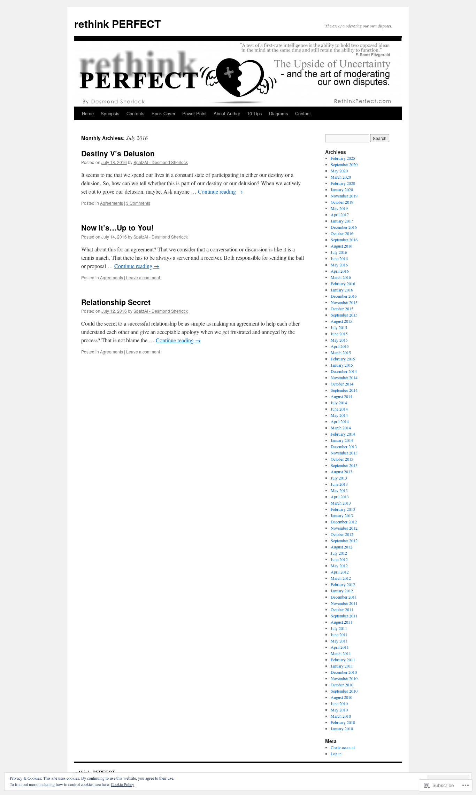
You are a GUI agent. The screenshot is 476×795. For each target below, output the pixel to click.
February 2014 (343, 434)
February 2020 (343, 183)
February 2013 (343, 509)
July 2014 (339, 402)
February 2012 (343, 584)
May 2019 (339, 208)
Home (88, 113)
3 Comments (138, 203)
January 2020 (342, 189)
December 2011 (344, 597)
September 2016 (344, 239)
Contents (135, 113)
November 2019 (344, 195)
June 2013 (339, 484)
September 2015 (344, 315)
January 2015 (342, 365)
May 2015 (339, 340)
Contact (303, 113)
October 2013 (342, 459)
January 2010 (342, 728)
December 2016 (344, 227)
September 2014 (344, 390)
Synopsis (110, 113)
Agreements (111, 203)
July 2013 (339, 478)
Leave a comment (143, 277)
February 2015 (343, 358)
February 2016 (343, 283)
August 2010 (341, 697)
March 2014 (341, 427)
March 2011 (341, 653)
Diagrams (278, 113)
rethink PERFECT (117, 23)
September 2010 (344, 691)
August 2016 (341, 246)
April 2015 (340, 346)
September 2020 (344, 164)
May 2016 (339, 264)
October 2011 (342, 609)
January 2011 (342, 666)
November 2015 (344, 302)
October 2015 (342, 308)
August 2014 (341, 396)
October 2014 (342, 384)
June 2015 (339, 333)
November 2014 (344, 377)
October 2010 (342, 684)
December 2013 (344, 446)
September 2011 (344, 615)
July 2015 (339, 327)
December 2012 (344, 521)
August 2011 (341, 622)
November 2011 (344, 603)
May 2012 (339, 565)
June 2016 (339, 258)
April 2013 (340, 496)
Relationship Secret (116, 302)
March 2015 (341, 352)
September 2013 (344, 465)
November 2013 (344, 452)
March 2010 (341, 716)
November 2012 (344, 528)
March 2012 (341, 578)
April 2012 (340, 572)
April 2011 (340, 647)
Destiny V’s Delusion (118, 153)
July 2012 (339, 553)
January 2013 (342, 515)
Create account (343, 747)
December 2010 (344, 672)
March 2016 (341, 277)
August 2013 (341, 471)
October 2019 (342, 202)
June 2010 (339, 703)
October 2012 (342, 534)
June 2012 (339, 559)
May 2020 (339, 170)
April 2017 (340, 214)
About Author (227, 113)
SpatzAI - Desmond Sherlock (160, 162)
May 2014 (339, 415)
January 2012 (342, 590)
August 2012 (341, 547)
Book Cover (163, 113)
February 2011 (343, 659)
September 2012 (344, 540)
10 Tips (254, 113)
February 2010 (343, 722)
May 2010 (339, 709)
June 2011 (339, 634)
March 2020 (341, 177)
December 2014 (344, 371)
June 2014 (339, 409)
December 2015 (344, 296)
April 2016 (340, 271)
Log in (336, 753)
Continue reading (220, 191)
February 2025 (343, 158)
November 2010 (344, 678)
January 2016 (342, 290)
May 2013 (339, 490)
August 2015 (341, 321)
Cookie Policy (122, 784)
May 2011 (339, 641)
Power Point (194, 113)
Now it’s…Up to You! (117, 227)
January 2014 (342, 440)
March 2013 (341, 503)
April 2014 (340, 421)
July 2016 (339, 252)
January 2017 (342, 221)
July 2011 (339, 628)
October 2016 (342, 233)
